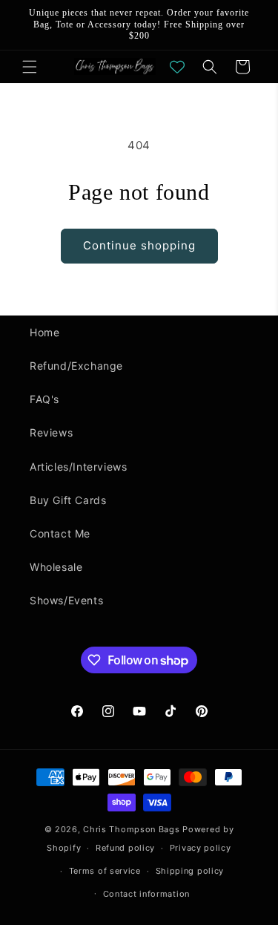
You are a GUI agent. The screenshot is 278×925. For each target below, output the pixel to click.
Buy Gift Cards (68, 500)
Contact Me (60, 533)
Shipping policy (190, 871)
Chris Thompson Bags (131, 829)
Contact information (146, 894)
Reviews (51, 432)
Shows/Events (66, 600)
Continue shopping (139, 245)
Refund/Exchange (76, 365)
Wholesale (56, 566)
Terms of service (105, 871)
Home (44, 332)
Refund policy (125, 848)
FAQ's (44, 399)
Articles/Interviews (78, 466)
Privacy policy (200, 848)
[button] (29, 66)
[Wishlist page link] (177, 66)
